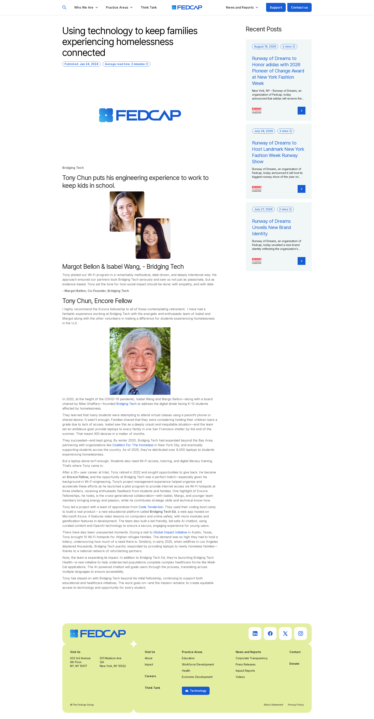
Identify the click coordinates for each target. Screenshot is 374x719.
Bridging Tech (126, 404)
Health (186, 670)
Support (276, 7)
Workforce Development (198, 664)
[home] (187, 7)
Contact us (299, 7)
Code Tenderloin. (151, 507)
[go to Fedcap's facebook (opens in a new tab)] (270, 633)
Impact (149, 664)
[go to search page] (64, 7)
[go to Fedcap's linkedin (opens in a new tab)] (255, 633)
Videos (240, 676)
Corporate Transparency (252, 658)
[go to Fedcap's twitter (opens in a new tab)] (285, 633)
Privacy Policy (296, 704)
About (148, 658)
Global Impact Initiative (170, 532)
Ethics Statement (273, 704)
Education (188, 658)
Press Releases (246, 664)
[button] (86, 7)
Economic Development (197, 676)
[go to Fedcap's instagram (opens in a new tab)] (300, 633)
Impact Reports (245, 670)
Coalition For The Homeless (132, 445)
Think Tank (149, 7)
